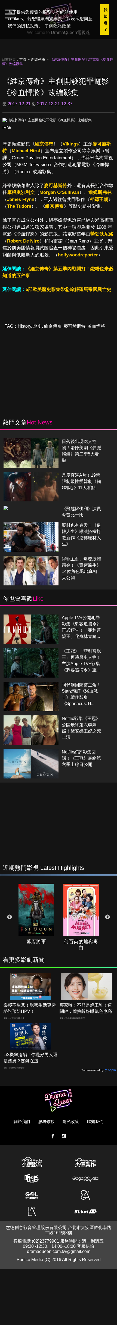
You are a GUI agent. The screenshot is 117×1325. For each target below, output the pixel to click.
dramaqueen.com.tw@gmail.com (58, 1251)
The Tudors (19, 206)
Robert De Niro (23, 241)
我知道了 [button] (105, 20)
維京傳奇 (44, 144)
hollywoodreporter (78, 254)
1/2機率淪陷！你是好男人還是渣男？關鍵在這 (30, 1057)
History (24, 326)
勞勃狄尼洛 (101, 234)
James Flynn (20, 199)
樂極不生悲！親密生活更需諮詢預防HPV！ (30, 1008)
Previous (9, 917)
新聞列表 (38, 59)
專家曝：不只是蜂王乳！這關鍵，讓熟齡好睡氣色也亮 (86, 1008)
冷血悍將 (96, 326)
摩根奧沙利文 (21, 192)
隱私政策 (71, 1121)
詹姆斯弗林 (100, 192)
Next (107, 917)
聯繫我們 (95, 1121)
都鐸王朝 (99, 199)
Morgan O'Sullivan (59, 192)
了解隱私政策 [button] (58, 26)
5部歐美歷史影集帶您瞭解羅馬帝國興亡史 (68, 289)
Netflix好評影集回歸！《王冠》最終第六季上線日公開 (81, 758)
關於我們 (22, 1121)
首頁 (22, 59)
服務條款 (46, 1121)
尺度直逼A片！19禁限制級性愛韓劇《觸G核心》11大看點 (81, 481)
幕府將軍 (36, 941)
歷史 (37, 326)
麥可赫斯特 (55, 185)
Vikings (71, 144)
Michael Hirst (26, 150)
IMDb (6, 128)
